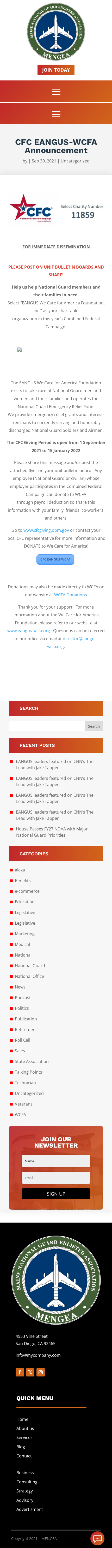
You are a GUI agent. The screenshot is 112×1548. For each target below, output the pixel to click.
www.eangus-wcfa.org (28, 630)
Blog (20, 1447)
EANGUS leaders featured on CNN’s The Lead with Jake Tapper (55, 764)
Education (25, 902)
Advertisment (29, 1509)
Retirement (26, 1029)
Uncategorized (75, 161)
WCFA (20, 1114)
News (20, 987)
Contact (24, 1456)
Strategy (24, 1491)
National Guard (30, 966)
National (23, 955)
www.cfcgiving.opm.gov (46, 530)
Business (25, 1473)
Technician (25, 1083)
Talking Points (28, 1072)
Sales (20, 1051)
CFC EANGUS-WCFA (55, 559)
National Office (29, 976)
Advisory (24, 1500)
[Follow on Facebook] (20, 1372)
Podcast (23, 997)
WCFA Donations (70, 595)
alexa (20, 870)
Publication (26, 1019)
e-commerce (27, 891)
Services (24, 1437)
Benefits (23, 880)
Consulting (27, 1482)
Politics (22, 1008)
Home (22, 1419)
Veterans (24, 1104)
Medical (22, 944)
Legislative (25, 912)
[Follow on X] (30, 1372)
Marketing (25, 934)
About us (25, 1428)
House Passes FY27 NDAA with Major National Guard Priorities (52, 832)
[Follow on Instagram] (40, 1372)
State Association (32, 1061)
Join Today (56, 70)
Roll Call (22, 1040)
